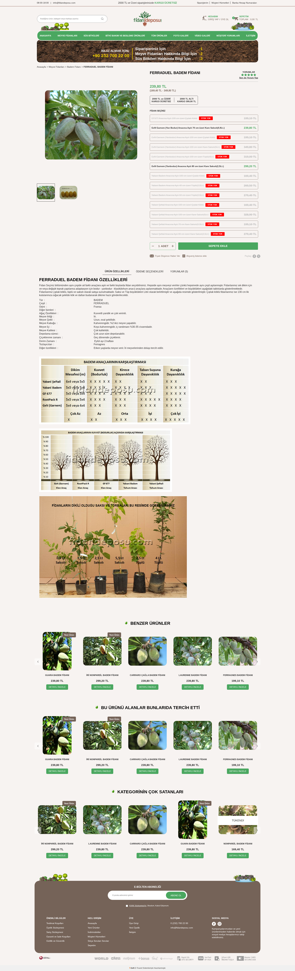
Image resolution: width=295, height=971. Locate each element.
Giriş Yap (213, 19)
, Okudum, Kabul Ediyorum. (149, 906)
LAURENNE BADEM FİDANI (193, 675)
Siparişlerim (202, 3)
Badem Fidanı (74, 67)
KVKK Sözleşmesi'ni (137, 906)
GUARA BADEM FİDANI (57, 675)
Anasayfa (41, 67)
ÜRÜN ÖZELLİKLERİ (117, 271)
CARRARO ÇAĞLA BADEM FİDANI (147, 675)
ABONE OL (176, 895)
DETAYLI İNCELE (57, 687)
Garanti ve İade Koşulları (58, 936)
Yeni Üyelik (134, 927)
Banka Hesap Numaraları (244, 3)
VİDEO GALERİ (202, 35)
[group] (91, 125)
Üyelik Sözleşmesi (55, 927)
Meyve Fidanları (56, 67)
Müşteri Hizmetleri (220, 3)
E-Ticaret (138, 968)
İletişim (132, 932)
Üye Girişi (133, 923)
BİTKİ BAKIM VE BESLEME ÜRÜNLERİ (125, 35)
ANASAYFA (45, 35)
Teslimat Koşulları (54, 923)
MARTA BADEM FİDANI (238, 843)
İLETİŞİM (250, 35)
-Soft (132, 968)
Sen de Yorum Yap (248, 78)
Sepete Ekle (218, 245)
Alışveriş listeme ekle (196, 256)
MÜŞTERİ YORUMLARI (228, 35)
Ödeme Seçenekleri (149, 271)
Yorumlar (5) (179, 271)
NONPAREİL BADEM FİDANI (192, 843)
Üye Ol (225, 19)
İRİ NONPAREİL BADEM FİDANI (102, 675)
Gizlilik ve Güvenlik (55, 941)
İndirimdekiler (94, 932)
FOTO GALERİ (180, 35)
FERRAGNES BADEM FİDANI (238, 675)
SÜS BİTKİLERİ (91, 35)
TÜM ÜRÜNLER (159, 35)
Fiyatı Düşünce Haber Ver (167, 256)
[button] (134, 125)
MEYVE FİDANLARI (67, 35)
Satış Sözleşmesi (54, 932)
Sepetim (92, 945)
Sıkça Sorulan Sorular (98, 941)
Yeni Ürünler (94, 927)
